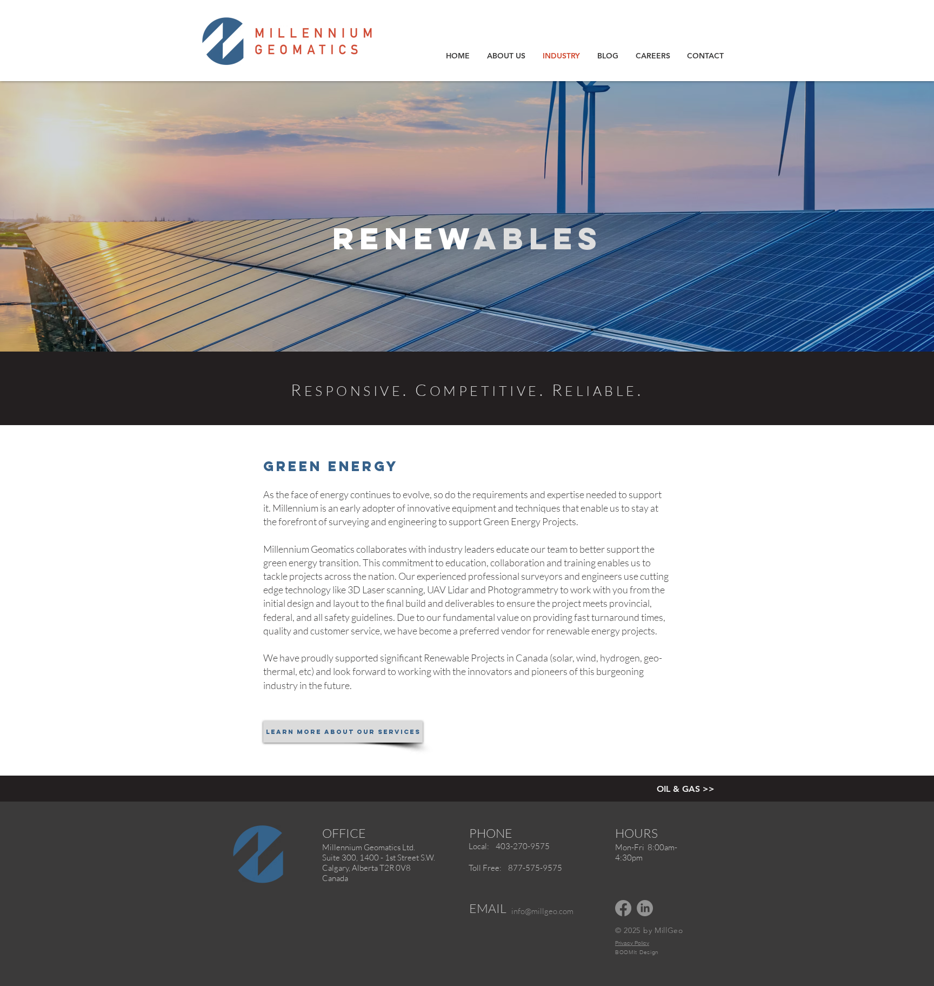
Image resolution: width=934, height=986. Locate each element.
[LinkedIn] (645, 908)
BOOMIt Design (637, 952)
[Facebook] (623, 908)
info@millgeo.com (542, 911)
